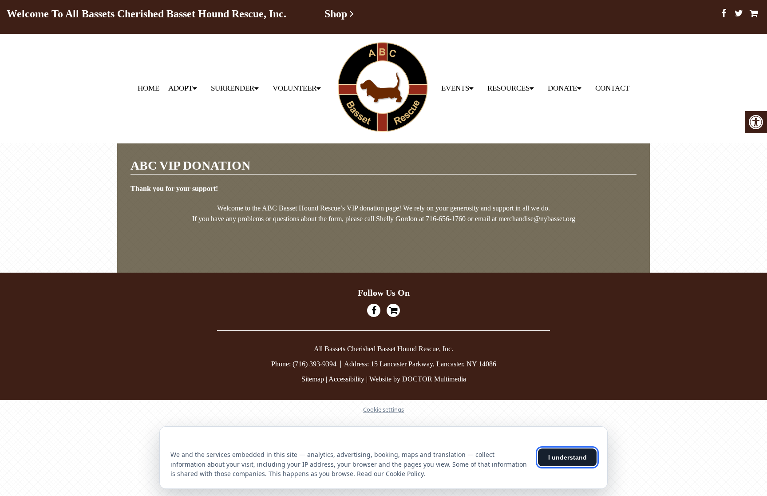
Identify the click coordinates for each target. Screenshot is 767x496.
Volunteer (294, 88)
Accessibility (346, 379)
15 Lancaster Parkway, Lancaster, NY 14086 (433, 364)
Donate (562, 88)
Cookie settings (383, 409)
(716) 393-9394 (315, 364)
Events (455, 88)
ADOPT (180, 88)
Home (148, 88)
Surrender (232, 88)
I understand (567, 457)
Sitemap (312, 379)
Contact (612, 88)
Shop (337, 14)
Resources (508, 88)
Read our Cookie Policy (390, 473)
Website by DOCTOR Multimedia (417, 379)
